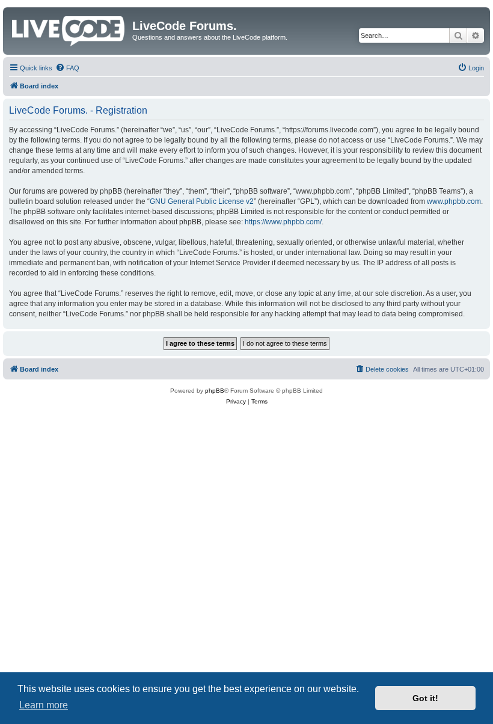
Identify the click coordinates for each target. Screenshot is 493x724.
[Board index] (69, 29)
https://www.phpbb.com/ (283, 222)
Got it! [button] (425, 698)
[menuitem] (67, 68)
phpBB (214, 390)
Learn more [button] (43, 705)
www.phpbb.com (454, 201)
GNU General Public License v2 (202, 201)
